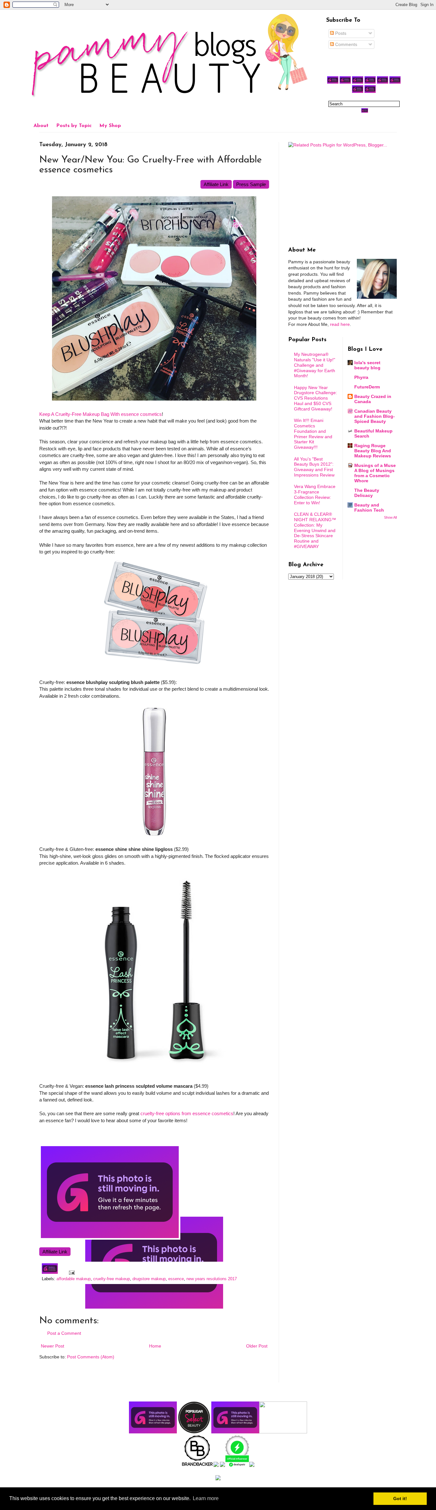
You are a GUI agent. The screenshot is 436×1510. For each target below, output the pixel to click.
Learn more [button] (206, 1498)
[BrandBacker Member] (198, 1465)
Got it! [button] (400, 1498)
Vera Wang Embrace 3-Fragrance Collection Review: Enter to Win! (314, 494)
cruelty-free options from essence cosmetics (186, 1113)
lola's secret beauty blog (367, 365)
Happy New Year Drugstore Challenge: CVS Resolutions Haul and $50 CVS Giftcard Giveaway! (315, 398)
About (41, 125)
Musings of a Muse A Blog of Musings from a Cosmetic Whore (375, 473)
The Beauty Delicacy (366, 493)
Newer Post (52, 1345)
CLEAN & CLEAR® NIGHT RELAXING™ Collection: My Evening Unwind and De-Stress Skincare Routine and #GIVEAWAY (315, 530)
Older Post (256, 1345)
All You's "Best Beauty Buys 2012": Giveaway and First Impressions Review (314, 466)
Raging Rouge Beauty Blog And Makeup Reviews (372, 450)
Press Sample (251, 184)
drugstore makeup (149, 1279)
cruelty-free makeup (111, 1279)
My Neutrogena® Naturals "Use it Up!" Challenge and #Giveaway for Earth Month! (314, 365)
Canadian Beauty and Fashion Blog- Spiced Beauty (374, 416)
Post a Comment (64, 1333)
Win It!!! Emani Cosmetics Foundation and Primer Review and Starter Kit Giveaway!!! (313, 434)
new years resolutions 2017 (211, 1279)
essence (176, 1279)
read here (340, 324)
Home (155, 1345)
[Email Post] (71, 1272)
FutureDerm (367, 386)
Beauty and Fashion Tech (369, 507)
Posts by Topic (74, 125)
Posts (340, 33)
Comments (345, 44)
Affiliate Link (216, 184)
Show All (390, 517)
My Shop (110, 125)
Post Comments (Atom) (90, 1356)
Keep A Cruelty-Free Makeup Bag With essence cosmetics (100, 414)
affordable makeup (73, 1279)
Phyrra (361, 377)
